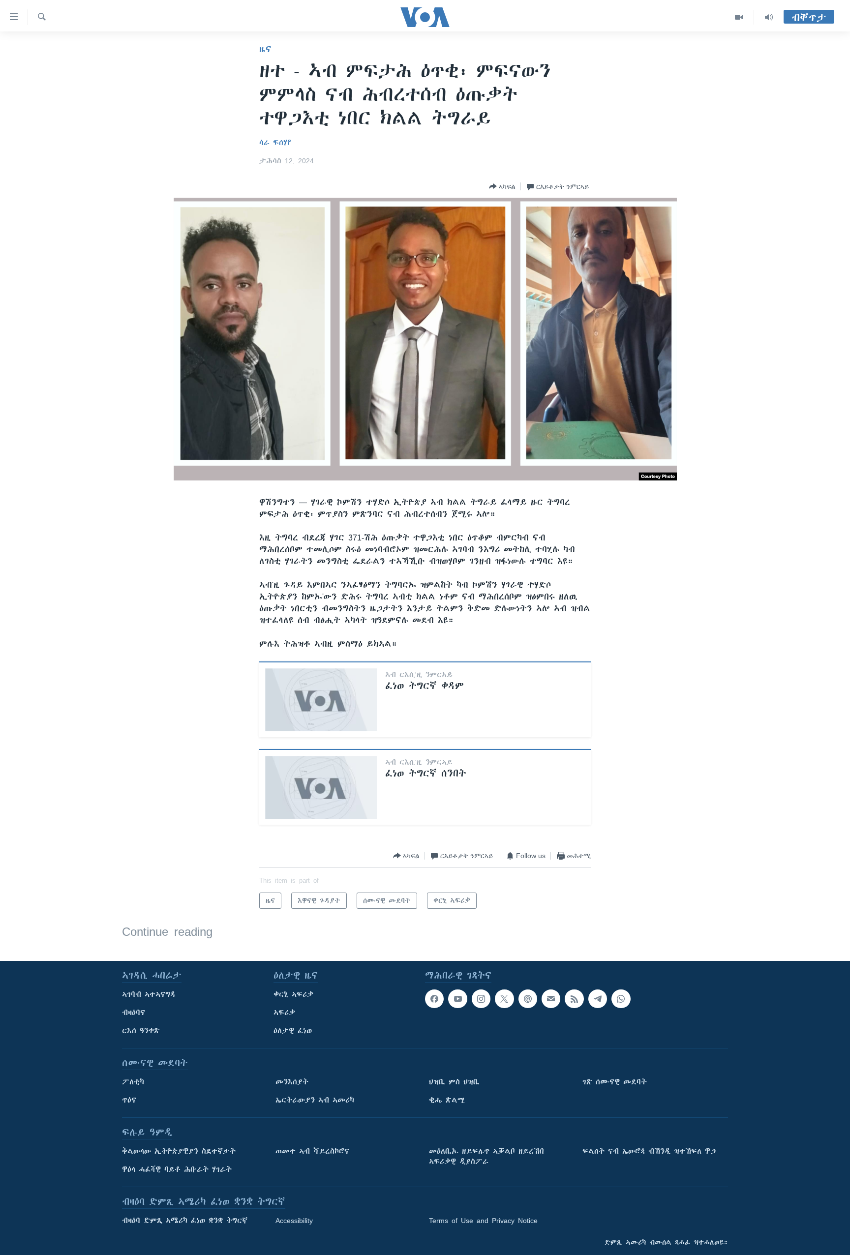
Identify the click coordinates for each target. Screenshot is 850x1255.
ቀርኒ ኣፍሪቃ (293, 994)
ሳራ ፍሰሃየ (275, 142)
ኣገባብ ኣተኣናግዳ (149, 994)
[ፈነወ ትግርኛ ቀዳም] (321, 699)
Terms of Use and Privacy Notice (483, 1220)
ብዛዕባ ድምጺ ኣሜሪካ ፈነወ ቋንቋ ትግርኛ (184, 1220)
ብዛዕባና (133, 1012)
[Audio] (769, 17)
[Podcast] (527, 998)
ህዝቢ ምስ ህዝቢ (454, 1081)
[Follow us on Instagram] (481, 998)
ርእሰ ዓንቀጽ (141, 1030)
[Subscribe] (551, 998)
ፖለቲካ (133, 1081)
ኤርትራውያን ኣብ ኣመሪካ (314, 1100)
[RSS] (574, 998)
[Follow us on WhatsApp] (620, 998)
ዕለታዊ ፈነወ (292, 1030)
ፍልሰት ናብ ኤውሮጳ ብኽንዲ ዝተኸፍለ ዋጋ (649, 1151)
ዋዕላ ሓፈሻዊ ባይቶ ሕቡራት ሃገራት (177, 1169)
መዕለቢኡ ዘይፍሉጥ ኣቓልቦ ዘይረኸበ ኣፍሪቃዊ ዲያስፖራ (486, 1156)
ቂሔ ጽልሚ (447, 1100)
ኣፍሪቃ (284, 1012)
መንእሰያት (291, 1081)
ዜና (265, 49)
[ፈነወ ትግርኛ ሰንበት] (321, 787)
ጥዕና (129, 1100)
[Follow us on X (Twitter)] (504, 998)
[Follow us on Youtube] (457, 998)
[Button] (502, 186)
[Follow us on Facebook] (434, 998)
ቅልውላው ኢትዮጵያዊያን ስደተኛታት (179, 1151)
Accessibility (294, 1220)
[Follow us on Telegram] (597, 998)
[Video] (739, 17)
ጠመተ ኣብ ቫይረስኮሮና (312, 1151)
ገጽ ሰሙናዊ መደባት (614, 1081)
